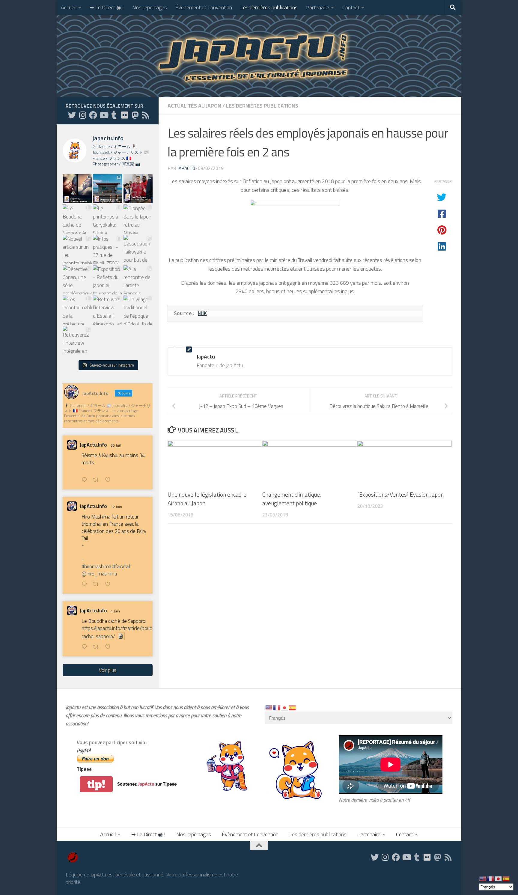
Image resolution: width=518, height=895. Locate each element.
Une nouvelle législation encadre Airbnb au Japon (207, 498)
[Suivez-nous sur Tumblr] (114, 115)
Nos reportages (149, 7)
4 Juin (115, 611)
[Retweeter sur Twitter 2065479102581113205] (97, 584)
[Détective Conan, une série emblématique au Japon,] (77, 279)
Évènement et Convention (203, 7)
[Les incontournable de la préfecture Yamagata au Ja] (77, 310)
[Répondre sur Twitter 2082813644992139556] (85, 480)
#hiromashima (96, 566)
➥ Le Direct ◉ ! (107, 7)
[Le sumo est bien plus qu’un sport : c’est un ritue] (77, 188)
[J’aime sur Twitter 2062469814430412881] (109, 647)
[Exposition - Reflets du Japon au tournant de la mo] (107, 279)
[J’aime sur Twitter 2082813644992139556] (109, 480)
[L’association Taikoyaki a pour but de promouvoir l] (138, 249)
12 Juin (116, 507)
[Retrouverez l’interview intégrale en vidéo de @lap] (77, 340)
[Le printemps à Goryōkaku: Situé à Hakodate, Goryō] (107, 218)
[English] (269, 707)
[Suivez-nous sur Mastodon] (135, 115)
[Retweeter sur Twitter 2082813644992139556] (97, 480)
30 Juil (116, 445)
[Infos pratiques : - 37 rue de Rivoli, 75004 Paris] (107, 249)
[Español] (292, 707)
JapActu (186, 168)
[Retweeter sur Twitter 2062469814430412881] (97, 647)
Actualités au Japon (194, 106)
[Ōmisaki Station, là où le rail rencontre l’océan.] (107, 188)
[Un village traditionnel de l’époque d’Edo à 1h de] (138, 310)
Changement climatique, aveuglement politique (291, 498)
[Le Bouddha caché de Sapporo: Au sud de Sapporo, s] (77, 218)
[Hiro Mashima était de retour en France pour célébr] (138, 188)
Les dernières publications (269, 7)
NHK (202, 313)
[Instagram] (83, 115)
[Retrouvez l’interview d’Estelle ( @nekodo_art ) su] (107, 310)
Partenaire (317, 7)
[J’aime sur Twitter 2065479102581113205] (109, 584)
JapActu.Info (93, 445)
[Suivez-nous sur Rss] (145, 115)
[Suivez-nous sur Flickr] (125, 115)
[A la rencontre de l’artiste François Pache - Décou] (138, 279)
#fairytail (121, 566)
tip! (96, 784)
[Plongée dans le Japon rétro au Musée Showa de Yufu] (138, 218)
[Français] (277, 707)
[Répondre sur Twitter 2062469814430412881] (85, 647)
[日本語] (285, 707)
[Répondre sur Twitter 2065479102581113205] (85, 584)
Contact (350, 7)
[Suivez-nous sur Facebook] (93, 115)
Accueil (68, 7)
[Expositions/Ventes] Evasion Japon (400, 494)
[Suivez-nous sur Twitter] (72, 115)
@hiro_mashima (99, 574)
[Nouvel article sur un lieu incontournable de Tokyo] (77, 249)
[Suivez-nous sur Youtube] (104, 115)
